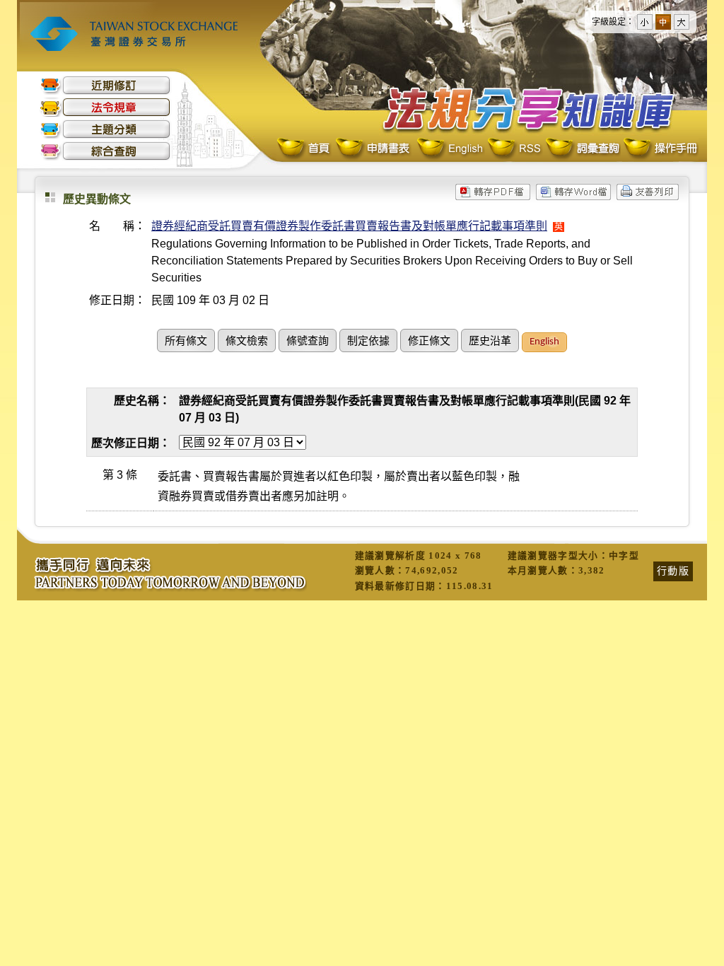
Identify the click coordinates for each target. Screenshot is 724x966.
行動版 (673, 570)
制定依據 (368, 342)
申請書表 (373, 148)
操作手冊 (660, 148)
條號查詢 (307, 342)
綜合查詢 (105, 151)
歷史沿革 (490, 342)
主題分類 (105, 129)
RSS (514, 148)
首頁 (304, 148)
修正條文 (429, 342)
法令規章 (105, 107)
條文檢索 (247, 342)
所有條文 (186, 342)
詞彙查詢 (582, 148)
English (449, 148)
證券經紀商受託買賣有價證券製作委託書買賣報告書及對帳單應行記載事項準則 (349, 226)
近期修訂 (105, 85)
